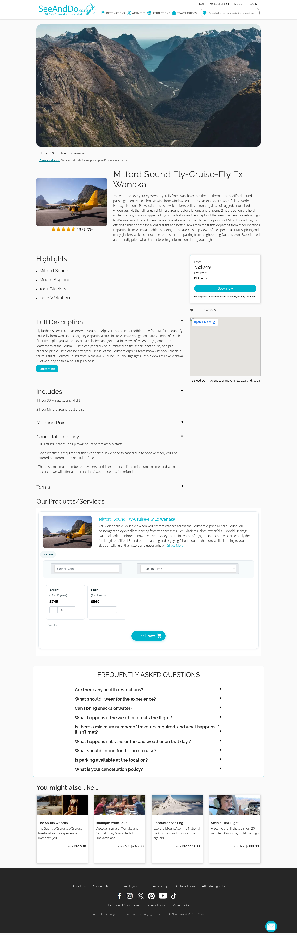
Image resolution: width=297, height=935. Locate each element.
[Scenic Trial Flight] (234, 805)
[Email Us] (271, 926)
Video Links (181, 905)
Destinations (115, 13)
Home (44, 153)
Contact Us (100, 886)
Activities (138, 13)
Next (257, 84)
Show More (47, 369)
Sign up (239, 4)
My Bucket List (219, 4)
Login (253, 4)
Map (201, 4)
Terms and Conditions (123, 905)
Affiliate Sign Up (213, 886)
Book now (225, 288)
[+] (71, 610)
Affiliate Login (185, 886)
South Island (61, 153)
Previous (40, 84)
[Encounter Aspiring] (177, 805)
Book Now (147, 635)
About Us (79, 886)
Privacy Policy (155, 905)
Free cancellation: (49, 160)
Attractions (161, 13)
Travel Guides (187, 13)
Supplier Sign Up (156, 886)
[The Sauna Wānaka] (62, 805)
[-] (53, 610)
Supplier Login (126, 886)
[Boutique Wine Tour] (119, 805)
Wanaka (79, 153)
